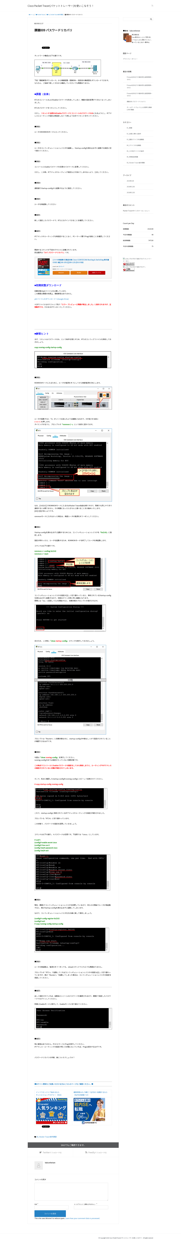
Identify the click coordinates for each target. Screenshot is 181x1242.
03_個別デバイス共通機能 (135, 139)
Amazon (61, 272)
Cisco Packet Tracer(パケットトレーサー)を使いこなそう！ (61, 6)
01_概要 (129, 128)
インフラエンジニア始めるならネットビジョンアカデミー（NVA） (49, 1093)
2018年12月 (131, 187)
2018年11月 (131, 192)
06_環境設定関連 (132, 157)
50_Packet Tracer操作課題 (46, 1136)
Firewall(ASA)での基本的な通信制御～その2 (139, 86)
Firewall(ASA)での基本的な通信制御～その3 (139, 94)
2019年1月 (130, 181)
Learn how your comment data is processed (82, 1218)
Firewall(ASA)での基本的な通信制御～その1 (139, 78)
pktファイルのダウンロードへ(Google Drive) (51, 299)
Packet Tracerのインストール (133, 211)
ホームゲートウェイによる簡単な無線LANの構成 (139, 108)
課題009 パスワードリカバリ (136, 101)
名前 (35, 1204)
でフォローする (52, 1152)
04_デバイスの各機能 (134, 145)
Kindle (79, 272)
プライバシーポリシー (130, 59)
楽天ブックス (96, 272)
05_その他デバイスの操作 (135, 151)
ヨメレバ (61, 266)
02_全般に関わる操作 (134, 134)
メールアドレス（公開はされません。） (85, 1204)
